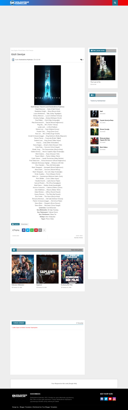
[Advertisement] (57, 12)
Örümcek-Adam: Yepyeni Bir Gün (105, 139)
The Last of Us (95, 82)
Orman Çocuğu (104, 129)
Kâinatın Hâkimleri (18, 285)
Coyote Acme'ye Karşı (106, 120)
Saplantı (39, 285)
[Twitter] (28, 230)
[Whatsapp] (32, 230)
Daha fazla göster (76, 250)
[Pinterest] (36, 230)
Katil (101, 111)
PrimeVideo (21, 50)
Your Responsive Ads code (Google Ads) (64, 383)
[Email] (40, 230)
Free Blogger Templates (49, 407)
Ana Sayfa (14, 50)
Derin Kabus (104, 147)
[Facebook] (24, 230)
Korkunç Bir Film (66, 285)
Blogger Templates (26, 407)
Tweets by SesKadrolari (97, 101)
